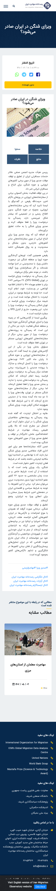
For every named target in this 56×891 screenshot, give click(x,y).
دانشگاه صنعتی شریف (37, 796)
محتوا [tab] (17, 149)
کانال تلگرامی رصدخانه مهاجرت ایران (30, 577)
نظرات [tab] (17, 159)
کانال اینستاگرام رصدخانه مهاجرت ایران (29, 585)
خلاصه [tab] (38, 149)
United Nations (40, 758)
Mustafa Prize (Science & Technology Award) (27, 771)
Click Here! (40, 886)
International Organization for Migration (27, 743)
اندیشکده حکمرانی (39, 807)
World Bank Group (38, 764)
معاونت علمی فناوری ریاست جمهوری (30, 790)
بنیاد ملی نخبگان (39, 813)
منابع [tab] (38, 159)
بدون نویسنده (28, 84)
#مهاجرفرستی (29, 568)
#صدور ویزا (42, 568)
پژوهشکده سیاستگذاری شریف (33, 802)
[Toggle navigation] (8, 5)
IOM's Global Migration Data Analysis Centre (28, 750)
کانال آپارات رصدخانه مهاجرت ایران (30, 581)
